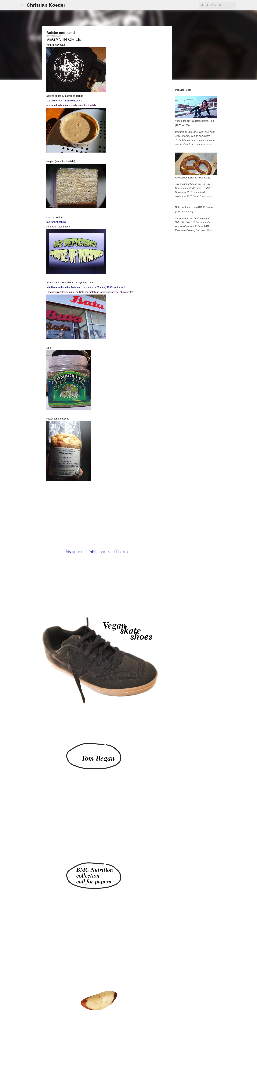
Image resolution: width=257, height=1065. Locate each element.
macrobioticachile (74, 96)
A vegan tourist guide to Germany (192, 177)
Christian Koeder (46, 5)
